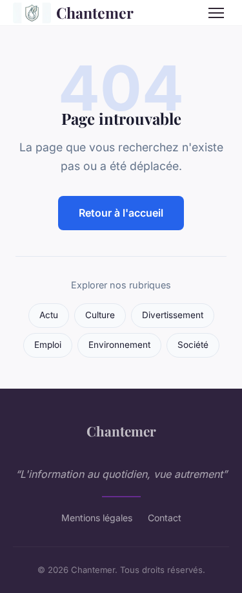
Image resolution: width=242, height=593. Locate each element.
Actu (48, 315)
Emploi (47, 345)
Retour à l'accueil (121, 212)
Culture (100, 315)
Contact (164, 517)
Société (192, 345)
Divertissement (172, 315)
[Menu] (216, 13)
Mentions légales (96, 517)
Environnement (119, 345)
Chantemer (95, 13)
